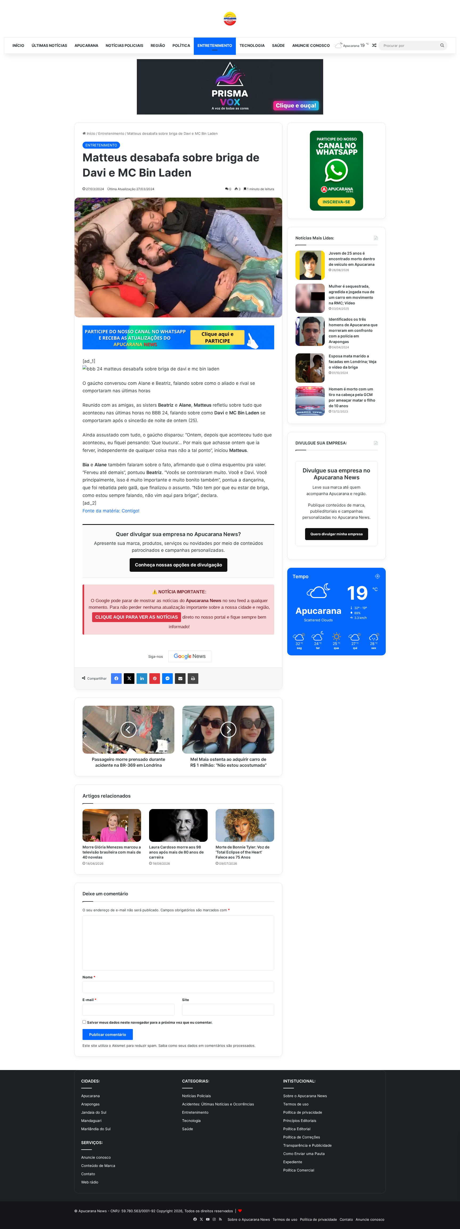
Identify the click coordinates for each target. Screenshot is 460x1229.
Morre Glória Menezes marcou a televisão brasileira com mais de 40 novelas (112, 852)
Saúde (278, 45)
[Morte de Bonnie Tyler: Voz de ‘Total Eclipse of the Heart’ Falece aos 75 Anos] (245, 825)
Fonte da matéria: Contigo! (111, 510)
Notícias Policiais (124, 45)
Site (185, 1000)
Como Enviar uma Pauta (304, 1154)
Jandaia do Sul (93, 1112)
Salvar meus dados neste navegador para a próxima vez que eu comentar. (149, 1022)
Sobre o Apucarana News (305, 1096)
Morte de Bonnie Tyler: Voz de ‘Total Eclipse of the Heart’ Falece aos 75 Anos (242, 852)
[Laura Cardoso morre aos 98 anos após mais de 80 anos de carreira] (178, 825)
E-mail (89, 1000)
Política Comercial (298, 1170)
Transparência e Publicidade (307, 1145)
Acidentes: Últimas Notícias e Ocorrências (218, 1104)
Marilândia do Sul (95, 1129)
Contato (88, 1174)
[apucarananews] (230, 19)
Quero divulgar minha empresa (336, 534)
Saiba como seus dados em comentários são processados (206, 1045)
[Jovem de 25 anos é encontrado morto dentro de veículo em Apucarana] (310, 265)
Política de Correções (301, 1137)
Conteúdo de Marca (98, 1165)
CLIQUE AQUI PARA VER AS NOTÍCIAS (136, 617)
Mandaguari (91, 1120)
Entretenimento (215, 45)
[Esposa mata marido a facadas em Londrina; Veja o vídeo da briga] (310, 368)
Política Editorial (296, 1129)
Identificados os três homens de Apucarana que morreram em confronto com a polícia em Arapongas (353, 330)
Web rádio (89, 1182)
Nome (89, 977)
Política (181, 45)
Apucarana (86, 45)
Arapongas (90, 1104)
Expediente (292, 1162)
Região (158, 45)
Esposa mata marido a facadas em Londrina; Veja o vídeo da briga (352, 361)
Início (18, 45)
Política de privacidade (302, 1112)
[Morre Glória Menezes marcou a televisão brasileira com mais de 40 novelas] (112, 825)
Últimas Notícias (49, 45)
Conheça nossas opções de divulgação (178, 564)
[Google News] (189, 656)
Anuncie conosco (311, 45)
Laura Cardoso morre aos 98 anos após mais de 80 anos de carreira (176, 852)
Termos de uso (296, 1104)
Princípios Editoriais (299, 1120)
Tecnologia (252, 45)
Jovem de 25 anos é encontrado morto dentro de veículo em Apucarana (352, 259)
